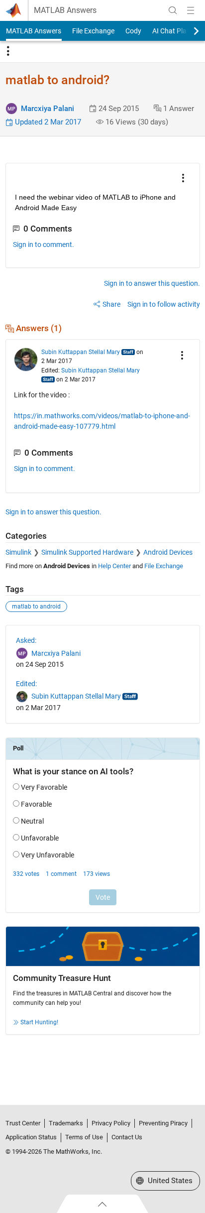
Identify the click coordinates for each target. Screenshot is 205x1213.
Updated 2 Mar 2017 (47, 122)
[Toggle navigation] (8, 51)
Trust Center (22, 1123)
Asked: (26, 640)
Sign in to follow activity (163, 304)
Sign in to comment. (43, 244)
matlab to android (36, 606)
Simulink (18, 552)
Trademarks (66, 1123)
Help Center (114, 566)
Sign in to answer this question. (152, 283)
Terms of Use (84, 1137)
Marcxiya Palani (47, 108)
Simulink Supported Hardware (87, 552)
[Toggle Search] (172, 10)
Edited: (26, 684)
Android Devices (168, 552)
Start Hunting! (39, 1022)
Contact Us (126, 1137)
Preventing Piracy (163, 1123)
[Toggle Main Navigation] (190, 10)
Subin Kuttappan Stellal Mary (80, 352)
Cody (133, 31)
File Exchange (93, 31)
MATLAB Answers (65, 10)
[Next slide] (187, 31)
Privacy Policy (111, 1123)
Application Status (31, 1137)
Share (111, 304)
